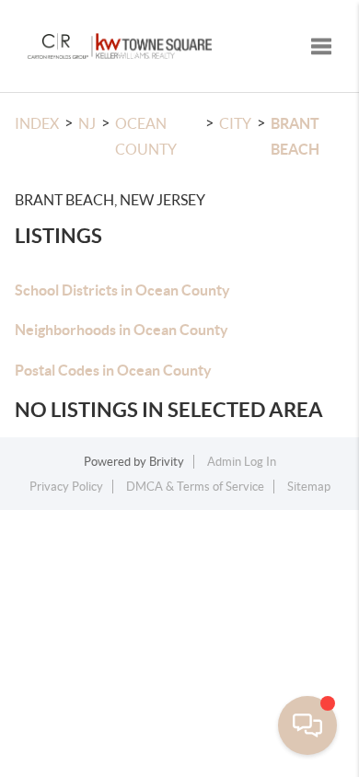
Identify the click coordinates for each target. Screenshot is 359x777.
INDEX (37, 123)
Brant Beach (295, 136)
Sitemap (308, 486)
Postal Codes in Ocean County (113, 370)
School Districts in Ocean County (122, 290)
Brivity (166, 462)
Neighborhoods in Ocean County (121, 329)
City (235, 123)
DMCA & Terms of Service (195, 486)
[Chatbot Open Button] (307, 725)
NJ (87, 123)
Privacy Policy (66, 486)
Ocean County (146, 136)
